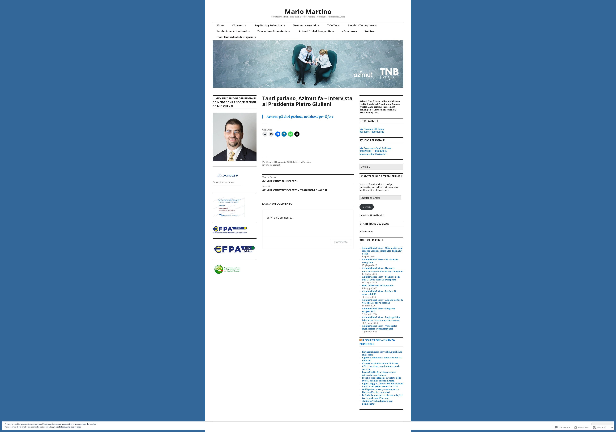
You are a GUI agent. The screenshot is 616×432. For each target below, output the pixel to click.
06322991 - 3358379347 (371, 132)
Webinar (370, 31)
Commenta (341, 242)
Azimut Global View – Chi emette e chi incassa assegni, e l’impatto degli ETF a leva (382, 251)
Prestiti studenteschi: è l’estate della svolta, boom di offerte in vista (381, 379)
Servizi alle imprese (361, 25)
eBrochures (349, 31)
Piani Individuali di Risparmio (236, 36)
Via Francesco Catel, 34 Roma (375, 148)
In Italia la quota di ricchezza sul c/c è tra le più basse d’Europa (382, 396)
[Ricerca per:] (381, 166)
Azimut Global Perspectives (316, 31)
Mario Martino (308, 11)
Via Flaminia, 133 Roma (371, 129)
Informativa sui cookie (70, 427)
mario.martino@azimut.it (372, 154)
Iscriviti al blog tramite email (381, 176)
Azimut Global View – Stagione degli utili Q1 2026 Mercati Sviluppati (381, 278)
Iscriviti (367, 207)
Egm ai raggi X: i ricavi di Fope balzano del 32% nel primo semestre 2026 (382, 385)
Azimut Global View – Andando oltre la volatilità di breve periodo (382, 301)
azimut (276, 165)
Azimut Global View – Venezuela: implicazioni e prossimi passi (379, 327)
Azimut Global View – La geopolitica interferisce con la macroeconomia (381, 319)
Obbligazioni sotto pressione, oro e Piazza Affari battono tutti (380, 391)
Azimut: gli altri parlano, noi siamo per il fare (300, 116)
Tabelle (332, 25)
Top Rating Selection (268, 25)
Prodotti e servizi (304, 25)
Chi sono (237, 25)
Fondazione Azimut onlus (233, 31)
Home (220, 25)
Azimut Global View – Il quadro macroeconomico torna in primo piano (382, 269)
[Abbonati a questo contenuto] (360, 340)
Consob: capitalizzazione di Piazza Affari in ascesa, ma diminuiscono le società (381, 366)
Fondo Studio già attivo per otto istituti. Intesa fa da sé (379, 373)
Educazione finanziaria (272, 31)
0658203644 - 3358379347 (373, 151)
